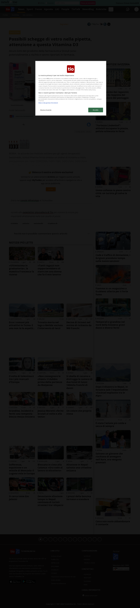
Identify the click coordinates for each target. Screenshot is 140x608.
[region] (70, 88)
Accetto (95, 110)
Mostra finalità (45, 110)
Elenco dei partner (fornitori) (48, 103)
